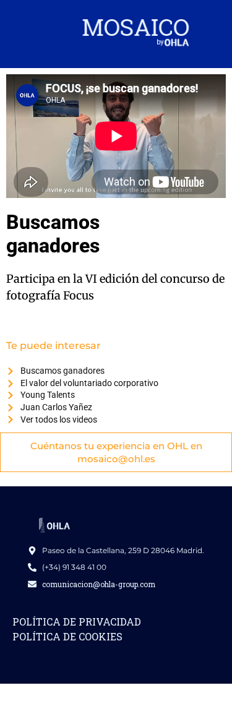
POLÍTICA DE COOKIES (67, 636)
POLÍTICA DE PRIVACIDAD (76, 621)
